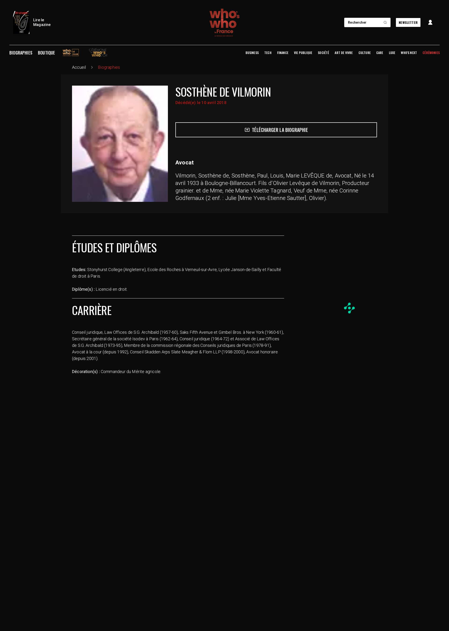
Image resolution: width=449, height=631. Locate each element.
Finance (282, 52)
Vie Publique (303, 52)
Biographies (20, 53)
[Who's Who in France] (224, 22)
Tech (268, 52)
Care (379, 52)
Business (252, 52)
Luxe (392, 52)
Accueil (79, 67)
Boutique (46, 53)
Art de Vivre (344, 52)
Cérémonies (431, 52)
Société (323, 52)
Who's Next (409, 52)
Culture (364, 52)
